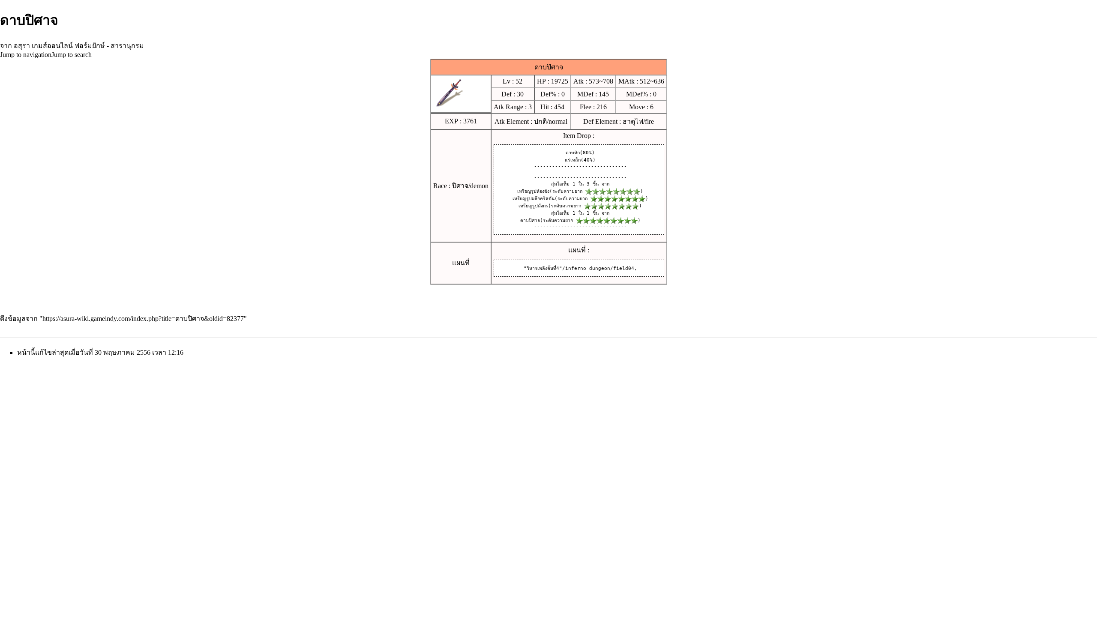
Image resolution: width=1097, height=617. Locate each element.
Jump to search (71, 54)
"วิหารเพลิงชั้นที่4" (543, 268)
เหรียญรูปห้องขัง (533, 191)
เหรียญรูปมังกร (533, 206)
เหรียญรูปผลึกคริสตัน (533, 198)
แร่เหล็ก (573, 160)
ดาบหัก (573, 153)
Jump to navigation (25, 54)
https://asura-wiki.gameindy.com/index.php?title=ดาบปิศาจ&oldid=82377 (143, 318)
